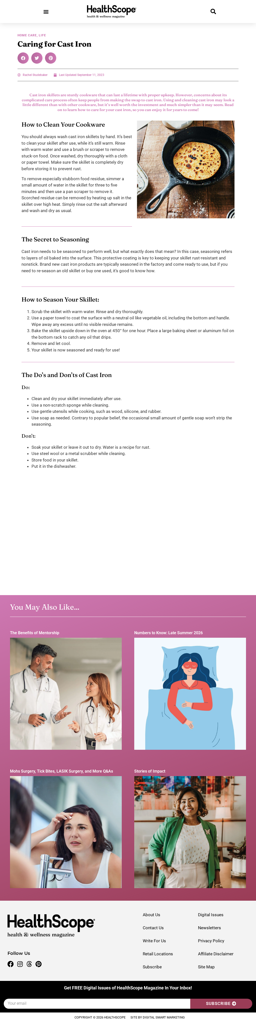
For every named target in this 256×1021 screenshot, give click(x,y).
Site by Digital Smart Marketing (157, 1017)
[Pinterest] (38, 964)
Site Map (206, 966)
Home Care (27, 35)
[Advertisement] (128, 547)
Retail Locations (158, 953)
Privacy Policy (211, 940)
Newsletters (209, 927)
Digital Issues (211, 914)
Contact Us (153, 927)
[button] (46, 12)
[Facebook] (11, 964)
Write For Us (154, 940)
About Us (151, 914)
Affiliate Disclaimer (216, 953)
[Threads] (29, 964)
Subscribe (152, 966)
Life (42, 35)
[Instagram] (20, 964)
